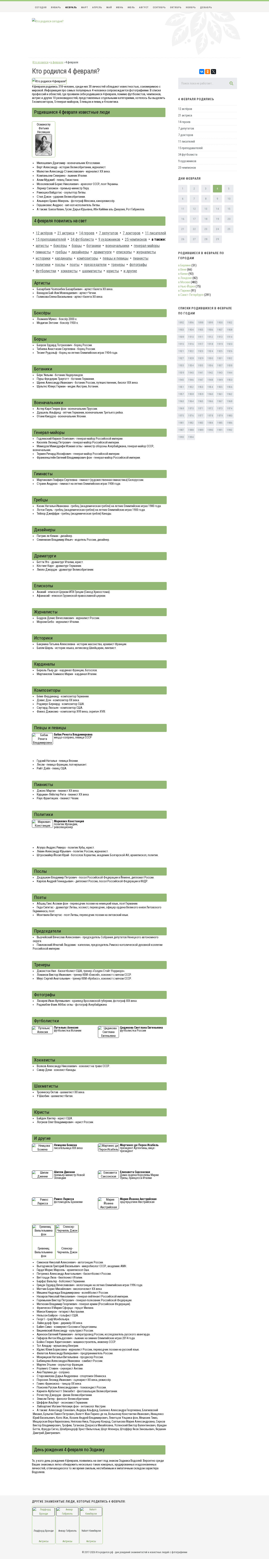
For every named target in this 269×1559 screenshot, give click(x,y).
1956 (229, 387)
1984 (210, 422)
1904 (191, 329)
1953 (200, 387)
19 (217, 219)
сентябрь (159, 7)
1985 (220, 422)
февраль (71, 7)
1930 (210, 358)
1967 (220, 401)
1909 (181, 336)
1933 (181, 365)
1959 (200, 394)
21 (182, 229)
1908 (229, 329)
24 (217, 229)
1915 (181, 344)
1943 (220, 372)
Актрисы (44, 1541)
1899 (210, 322)
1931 (220, 358)
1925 (220, 351)
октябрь (176, 7)
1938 (229, 365)
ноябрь (191, 7)
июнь (119, 7)
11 (182, 208)
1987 (181, 429)
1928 (191, 358)
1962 (229, 394)
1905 (200, 329)
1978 (210, 415)
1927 (181, 358)
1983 (200, 422)
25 (229, 229)
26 (182, 239)
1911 (200, 336)
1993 (181, 437)
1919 (220, 344)
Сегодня (41, 7)
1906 (210, 329)
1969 (181, 408)
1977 (200, 415)
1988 (191, 429)
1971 (200, 408)
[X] (213, 71)
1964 (191, 401)
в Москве (184, 282)
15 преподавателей (190, 148)
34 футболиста (187, 154)
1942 (210, 372)
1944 (229, 372)
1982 (191, 422)
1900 (220, 322)
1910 (191, 336)
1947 (200, 379)
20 (229, 219)
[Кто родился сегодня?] (47, 21)
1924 (210, 351)
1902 (229, 322)
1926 (229, 351)
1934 (191, 365)
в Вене (182, 269)
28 (205, 239)
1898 (200, 322)
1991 (220, 429)
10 (229, 198)
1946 (191, 379)
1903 (181, 329)
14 (217, 208)
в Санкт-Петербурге (191, 295)
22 (194, 229)
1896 (191, 322)
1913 (220, 336)
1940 (191, 372)
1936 (210, 365)
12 (194, 208)
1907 (220, 329)
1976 (191, 415)
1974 (229, 408)
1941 (200, 372)
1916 (191, 344)
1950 (229, 379)
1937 (220, 365)
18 (205, 219)
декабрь (206, 7)
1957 (181, 394)
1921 (181, 351)
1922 (191, 351)
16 (182, 219)
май (109, 7)
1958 (191, 394)
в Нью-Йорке (186, 286)
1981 (181, 422)
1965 (200, 401)
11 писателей (186, 141)
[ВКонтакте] (201, 71)
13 (205, 208)
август (144, 7)
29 (217, 239)
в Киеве (183, 274)
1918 (210, 344)
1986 (229, 422)
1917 (200, 344)
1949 (220, 379)
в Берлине (184, 265)
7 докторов (185, 135)
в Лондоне (185, 278)
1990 (210, 429)
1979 (220, 415)
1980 (229, 415)
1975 (181, 415)
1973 (220, 408)
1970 (191, 408)
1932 (229, 358)
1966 (210, 401)
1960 (210, 394)
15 (229, 208)
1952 (191, 387)
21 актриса (185, 115)
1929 (200, 358)
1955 (220, 387)
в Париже (184, 290)
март (84, 7)
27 (194, 239)
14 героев (184, 122)
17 (194, 219)
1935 (200, 365)
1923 (200, 351)
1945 (181, 379)
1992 (229, 429)
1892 (181, 322)
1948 (210, 379)
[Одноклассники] (207, 71)
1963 (181, 401)
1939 (181, 372)
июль (131, 7)
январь (56, 7)
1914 (229, 336)
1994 (191, 437)
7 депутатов (186, 128)
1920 (229, 344)
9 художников (187, 161)
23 (205, 229)
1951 (181, 387)
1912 (210, 336)
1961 (220, 394)
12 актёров (185, 109)
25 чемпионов (187, 168)
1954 (210, 387)
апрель (97, 7)
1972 (210, 408)
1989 (200, 429)
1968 (229, 401)
